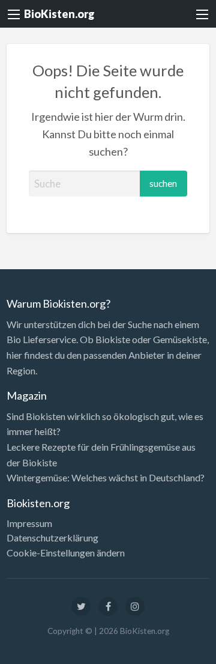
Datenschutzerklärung (52, 538)
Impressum (29, 523)
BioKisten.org (59, 13)
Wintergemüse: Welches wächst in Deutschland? (106, 477)
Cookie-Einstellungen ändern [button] (66, 553)
